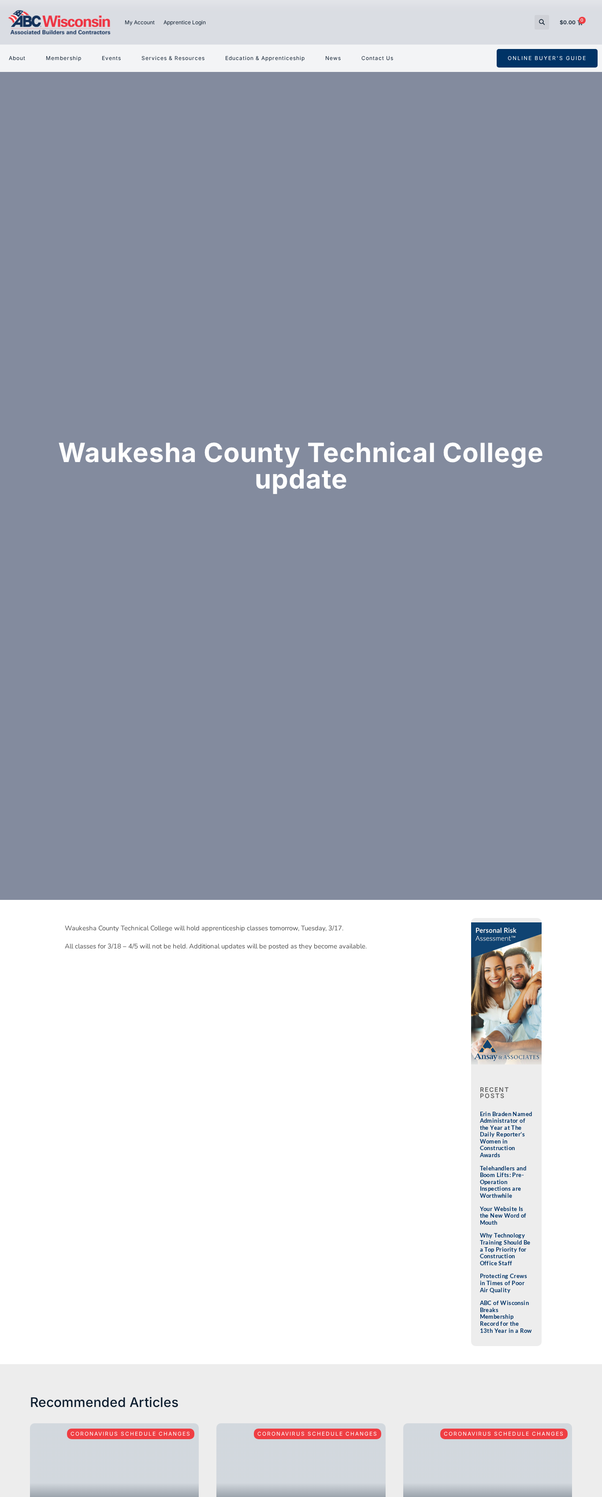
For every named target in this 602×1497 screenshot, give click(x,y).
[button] (542, 22)
